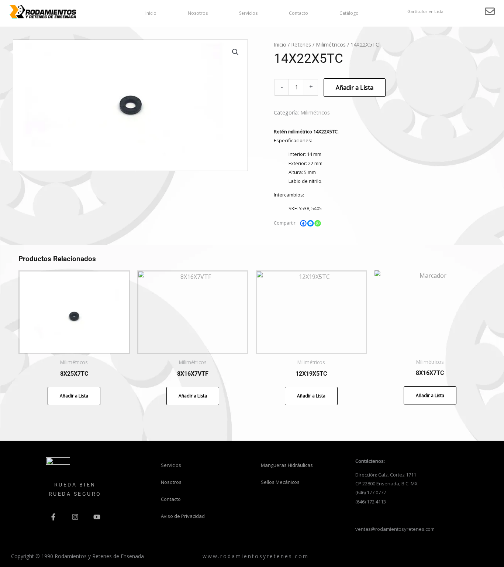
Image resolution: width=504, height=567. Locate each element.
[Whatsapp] (318, 223)
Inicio (150, 13)
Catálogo (349, 13)
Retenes (301, 44)
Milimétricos (331, 44)
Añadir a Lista (354, 87)
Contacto (298, 13)
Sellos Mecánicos (280, 482)
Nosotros (198, 13)
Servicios (248, 13)
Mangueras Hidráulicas (287, 465)
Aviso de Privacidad (183, 516)
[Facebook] (303, 223)
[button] (235, 52)
